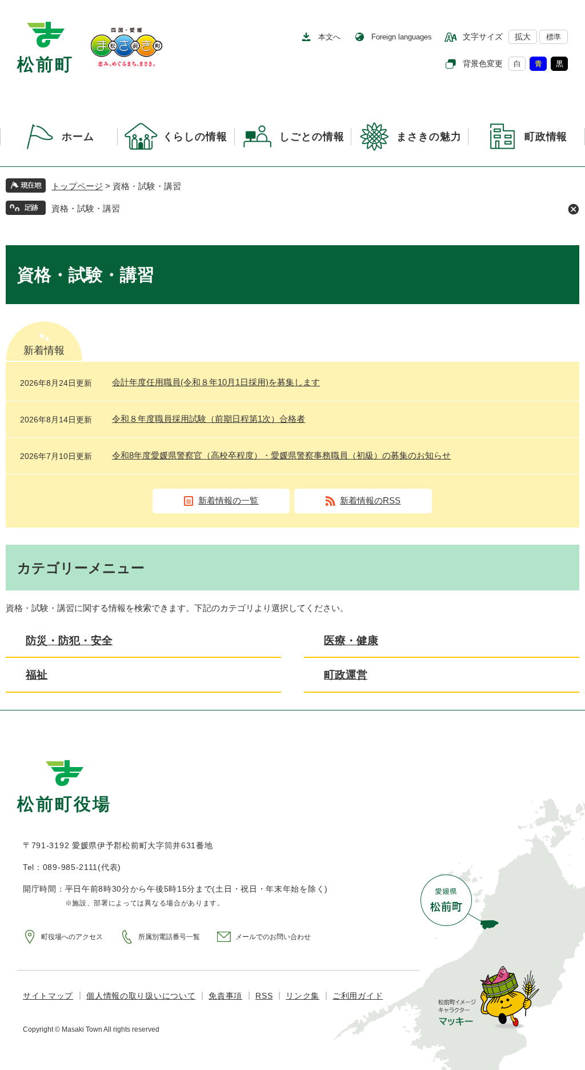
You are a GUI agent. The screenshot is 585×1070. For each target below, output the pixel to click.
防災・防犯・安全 (69, 640)
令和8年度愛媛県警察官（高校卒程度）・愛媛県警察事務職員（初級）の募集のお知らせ (281, 455)
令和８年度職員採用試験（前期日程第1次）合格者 (208, 419)
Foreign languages (401, 37)
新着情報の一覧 (228, 500)
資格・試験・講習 (85, 208)
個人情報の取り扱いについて (140, 995)
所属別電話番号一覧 (169, 937)
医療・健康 (351, 640)
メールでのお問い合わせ (273, 937)
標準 (553, 37)
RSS (264, 995)
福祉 (36, 675)
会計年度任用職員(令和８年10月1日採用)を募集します (216, 382)
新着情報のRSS (370, 500)
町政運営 (345, 675)
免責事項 (225, 995)
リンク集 (302, 995)
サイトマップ (48, 995)
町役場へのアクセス (72, 937)
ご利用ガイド (357, 995)
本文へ (329, 37)
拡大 (523, 36)
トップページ (77, 186)
